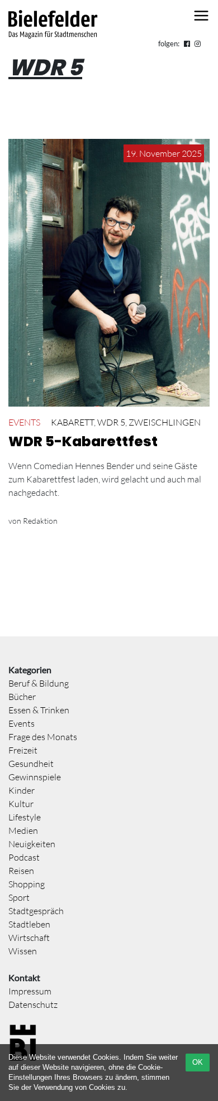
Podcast (24, 857)
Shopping (26, 884)
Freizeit (22, 750)
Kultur (21, 803)
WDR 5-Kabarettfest (83, 441)
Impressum (29, 991)
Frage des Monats (42, 736)
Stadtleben (29, 924)
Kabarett (72, 422)
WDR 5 (111, 422)
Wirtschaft (29, 937)
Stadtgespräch (36, 910)
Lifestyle (24, 817)
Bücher (22, 696)
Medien (23, 830)
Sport (19, 897)
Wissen (22, 951)
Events (24, 422)
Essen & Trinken (38, 710)
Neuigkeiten (31, 843)
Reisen (21, 870)
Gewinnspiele (34, 777)
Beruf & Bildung (38, 683)
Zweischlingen (165, 422)
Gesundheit (31, 763)
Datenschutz (33, 1004)
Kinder (21, 790)
